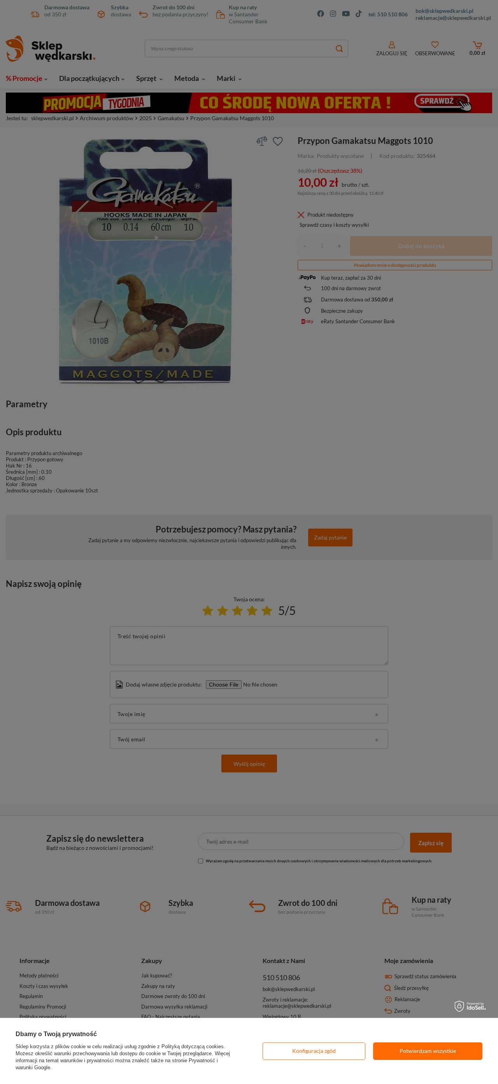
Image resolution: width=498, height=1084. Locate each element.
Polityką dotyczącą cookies (192, 1046)
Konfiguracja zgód (314, 1050)
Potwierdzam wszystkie (428, 1050)
